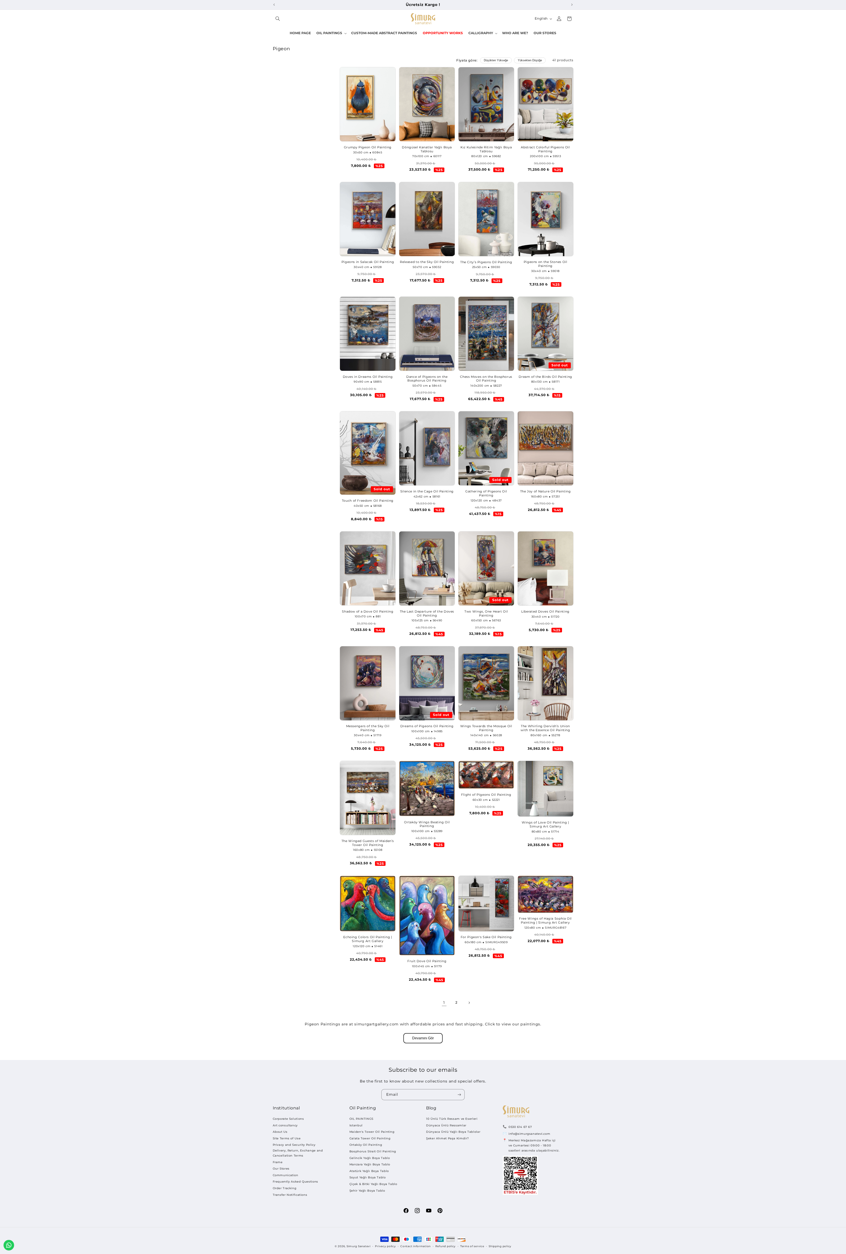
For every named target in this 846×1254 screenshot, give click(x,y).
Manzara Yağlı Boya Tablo (369, 1164)
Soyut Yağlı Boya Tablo (367, 1177)
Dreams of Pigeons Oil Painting (427, 726)
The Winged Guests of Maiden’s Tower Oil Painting (367, 843)
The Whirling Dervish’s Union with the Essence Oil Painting (545, 728)
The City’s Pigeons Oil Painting (486, 262)
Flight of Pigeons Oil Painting (486, 794)
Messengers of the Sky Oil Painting (368, 728)
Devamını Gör (423, 1038)
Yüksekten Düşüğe (530, 60)
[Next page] (469, 1003)
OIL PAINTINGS (361, 1118)
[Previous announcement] (274, 4)
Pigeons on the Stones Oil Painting (545, 264)
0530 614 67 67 (520, 1127)
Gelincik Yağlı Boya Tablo (369, 1158)
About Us (280, 1131)
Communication (285, 1175)
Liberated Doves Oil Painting (545, 611)
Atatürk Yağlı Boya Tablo (369, 1171)
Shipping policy (500, 1246)
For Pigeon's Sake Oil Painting (486, 937)
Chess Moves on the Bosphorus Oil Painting (486, 378)
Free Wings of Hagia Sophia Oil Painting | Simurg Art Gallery (545, 920)
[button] (278, 19)
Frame (278, 1162)
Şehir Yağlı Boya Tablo (367, 1190)
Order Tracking (285, 1188)
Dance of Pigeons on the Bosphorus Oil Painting (427, 378)
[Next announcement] (572, 4)
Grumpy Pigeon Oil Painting (367, 147)
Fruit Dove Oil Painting (427, 961)
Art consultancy (285, 1125)
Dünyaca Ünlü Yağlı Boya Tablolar (453, 1131)
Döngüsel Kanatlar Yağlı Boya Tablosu (427, 149)
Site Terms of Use (287, 1138)
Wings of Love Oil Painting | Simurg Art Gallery (545, 824)
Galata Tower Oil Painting (370, 1138)
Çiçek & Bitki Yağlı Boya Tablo (373, 1184)
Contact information (415, 1246)
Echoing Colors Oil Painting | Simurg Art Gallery (367, 939)
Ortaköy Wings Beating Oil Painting (427, 824)
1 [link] (444, 1002)
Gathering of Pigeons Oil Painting (486, 493)
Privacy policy (385, 1246)
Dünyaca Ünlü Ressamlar (446, 1125)
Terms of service (472, 1246)
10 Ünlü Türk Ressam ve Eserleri (452, 1118)
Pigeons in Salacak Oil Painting (367, 262)
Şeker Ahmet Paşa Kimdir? (447, 1138)
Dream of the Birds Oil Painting (545, 376)
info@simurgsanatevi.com (529, 1133)
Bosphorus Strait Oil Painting (372, 1151)
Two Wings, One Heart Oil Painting (486, 613)
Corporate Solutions (288, 1118)
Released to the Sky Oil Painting (427, 262)
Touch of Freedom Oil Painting (367, 500)
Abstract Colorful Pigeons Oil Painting (545, 149)
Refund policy (445, 1246)
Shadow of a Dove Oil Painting (367, 611)
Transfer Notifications (290, 1194)
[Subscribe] (459, 1094)
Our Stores (281, 1168)
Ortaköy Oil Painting (365, 1144)
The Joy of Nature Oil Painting (545, 491)
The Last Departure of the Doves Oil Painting (427, 613)
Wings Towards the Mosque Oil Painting (486, 728)
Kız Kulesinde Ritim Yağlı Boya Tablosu (486, 149)
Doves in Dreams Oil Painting (368, 376)
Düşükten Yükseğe (496, 60)
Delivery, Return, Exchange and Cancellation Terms (298, 1153)
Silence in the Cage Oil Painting (427, 491)
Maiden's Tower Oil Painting (372, 1131)
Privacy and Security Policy (294, 1144)
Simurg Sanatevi (359, 1246)
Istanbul (356, 1125)
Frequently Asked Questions (295, 1181)
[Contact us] (9, 1245)
